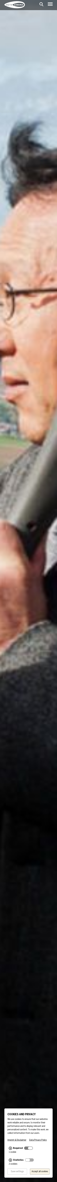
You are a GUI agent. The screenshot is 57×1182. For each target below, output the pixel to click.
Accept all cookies (40, 1171)
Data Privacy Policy (38, 1140)
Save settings (17, 1171)
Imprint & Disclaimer (16, 1140)
